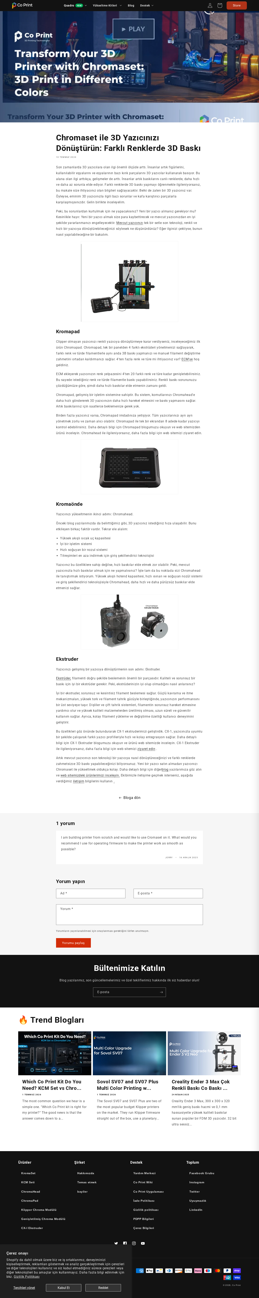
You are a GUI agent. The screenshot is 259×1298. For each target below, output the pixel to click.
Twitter (194, 1191)
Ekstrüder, (63, 678)
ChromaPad (29, 1200)
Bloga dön (131, 797)
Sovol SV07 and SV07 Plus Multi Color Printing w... (127, 1085)
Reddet (103, 1288)
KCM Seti (28, 1182)
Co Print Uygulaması (148, 1191)
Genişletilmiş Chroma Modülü (43, 1219)
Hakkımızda (85, 1173)
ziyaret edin (146, 749)
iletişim (78, 781)
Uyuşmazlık (197, 1200)
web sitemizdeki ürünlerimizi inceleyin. (90, 775)
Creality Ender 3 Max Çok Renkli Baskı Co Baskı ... (201, 1085)
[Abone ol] (161, 992)
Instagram (196, 1182)
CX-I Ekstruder (32, 1228)
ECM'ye (187, 359)
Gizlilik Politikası (26, 1277)
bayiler (82, 1191)
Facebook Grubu (201, 1173)
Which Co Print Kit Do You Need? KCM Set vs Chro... (51, 1085)
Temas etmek (87, 1182)
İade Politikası (144, 1200)
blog (165, 769)
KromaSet (28, 1173)
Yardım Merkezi (144, 1173)
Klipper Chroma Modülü (39, 1209)
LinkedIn (196, 1209)
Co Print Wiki (143, 1182)
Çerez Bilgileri (143, 1228)
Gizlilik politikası (145, 1209)
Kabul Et (64, 1288)
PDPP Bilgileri (143, 1219)
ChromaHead (30, 1191)
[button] (147, 5)
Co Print (236, 1285)
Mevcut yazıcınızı (129, 223)
